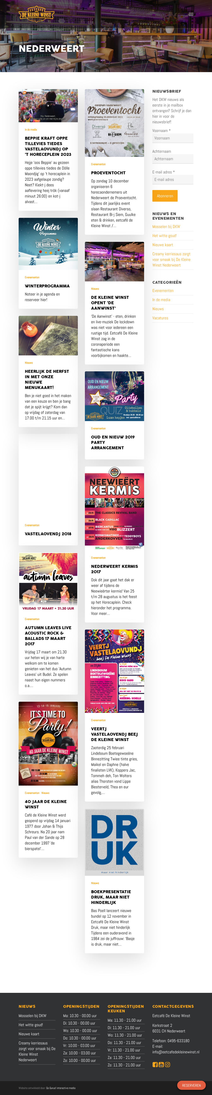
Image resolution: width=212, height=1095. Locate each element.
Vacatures (160, 318)
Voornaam (161, 130)
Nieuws (95, 289)
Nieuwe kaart (162, 244)
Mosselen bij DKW (166, 226)
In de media (31, 129)
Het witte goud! (164, 235)
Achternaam (161, 151)
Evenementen (98, 164)
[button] (191, 14)
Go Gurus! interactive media (60, 1088)
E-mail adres (163, 172)
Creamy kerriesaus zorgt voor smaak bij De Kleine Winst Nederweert (171, 259)
